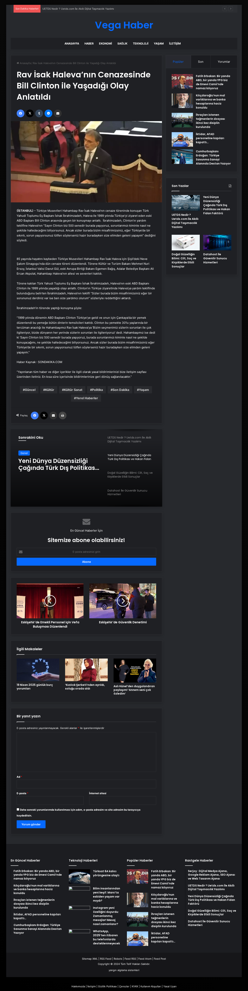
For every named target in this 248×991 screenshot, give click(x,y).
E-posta (22, 793)
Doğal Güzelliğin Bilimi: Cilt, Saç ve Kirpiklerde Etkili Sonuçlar (184, 260)
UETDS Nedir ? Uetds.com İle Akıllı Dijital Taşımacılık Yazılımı (185, 221)
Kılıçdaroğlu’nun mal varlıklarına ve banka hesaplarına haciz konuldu (211, 101)
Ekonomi (105, 43)
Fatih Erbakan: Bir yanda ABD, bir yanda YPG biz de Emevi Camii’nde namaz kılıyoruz (213, 82)
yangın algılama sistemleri (124, 970)
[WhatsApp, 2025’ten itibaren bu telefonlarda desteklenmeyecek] (79, 936)
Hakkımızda (78, 986)
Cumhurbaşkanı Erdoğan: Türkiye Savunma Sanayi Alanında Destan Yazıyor (213, 157)
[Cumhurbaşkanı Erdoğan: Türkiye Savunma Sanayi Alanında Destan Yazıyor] (182, 156)
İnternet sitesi (97, 793)
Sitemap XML (90, 958)
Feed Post (160, 958)
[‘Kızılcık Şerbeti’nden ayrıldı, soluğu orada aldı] (86, 670)
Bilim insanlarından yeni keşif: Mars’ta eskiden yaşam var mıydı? (106, 895)
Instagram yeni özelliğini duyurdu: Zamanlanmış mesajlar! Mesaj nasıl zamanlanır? (106, 916)
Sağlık (122, 43)
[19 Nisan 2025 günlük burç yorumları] (38, 670)
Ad (19, 776)
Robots (118, 958)
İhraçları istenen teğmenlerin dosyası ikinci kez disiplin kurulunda (210, 121)
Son (200, 61)
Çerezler (124, 986)
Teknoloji (140, 43)
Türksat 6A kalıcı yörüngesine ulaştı (106, 873)
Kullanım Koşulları (150, 986)
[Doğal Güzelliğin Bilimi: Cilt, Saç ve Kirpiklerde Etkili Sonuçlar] (186, 243)
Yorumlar (224, 61)
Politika (97, 390)
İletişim (175, 43)
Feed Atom (145, 958)
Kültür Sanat (73, 390)
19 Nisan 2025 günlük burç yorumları (35, 686)
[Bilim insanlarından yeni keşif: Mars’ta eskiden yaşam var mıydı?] (79, 894)
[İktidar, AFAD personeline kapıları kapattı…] (182, 139)
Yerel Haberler (87, 398)
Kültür (49, 390)
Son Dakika (121, 390)
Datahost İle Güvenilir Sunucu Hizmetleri (215, 258)
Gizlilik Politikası (107, 986)
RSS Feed (105, 958)
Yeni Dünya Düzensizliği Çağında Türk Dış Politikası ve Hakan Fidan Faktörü (216, 205)
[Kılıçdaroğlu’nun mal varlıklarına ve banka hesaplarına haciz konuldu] (182, 100)
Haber (89, 43)
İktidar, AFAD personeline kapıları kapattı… (210, 138)
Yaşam (159, 43)
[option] (86, 468)
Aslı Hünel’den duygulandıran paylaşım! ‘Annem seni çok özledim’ (134, 689)
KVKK (135, 986)
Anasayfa (72, 43)
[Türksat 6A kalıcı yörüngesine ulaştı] (79, 876)
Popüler (178, 61)
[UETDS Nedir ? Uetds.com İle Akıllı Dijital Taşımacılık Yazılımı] (186, 203)
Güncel (30, 390)
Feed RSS (130, 958)
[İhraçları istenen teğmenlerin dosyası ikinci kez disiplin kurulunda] (182, 120)
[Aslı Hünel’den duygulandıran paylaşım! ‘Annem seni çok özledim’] (135, 671)
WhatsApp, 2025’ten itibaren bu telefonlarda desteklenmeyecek (106, 937)
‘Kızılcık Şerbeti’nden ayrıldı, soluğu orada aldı (85, 686)
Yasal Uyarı (170, 986)
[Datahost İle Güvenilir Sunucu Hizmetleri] (217, 243)
